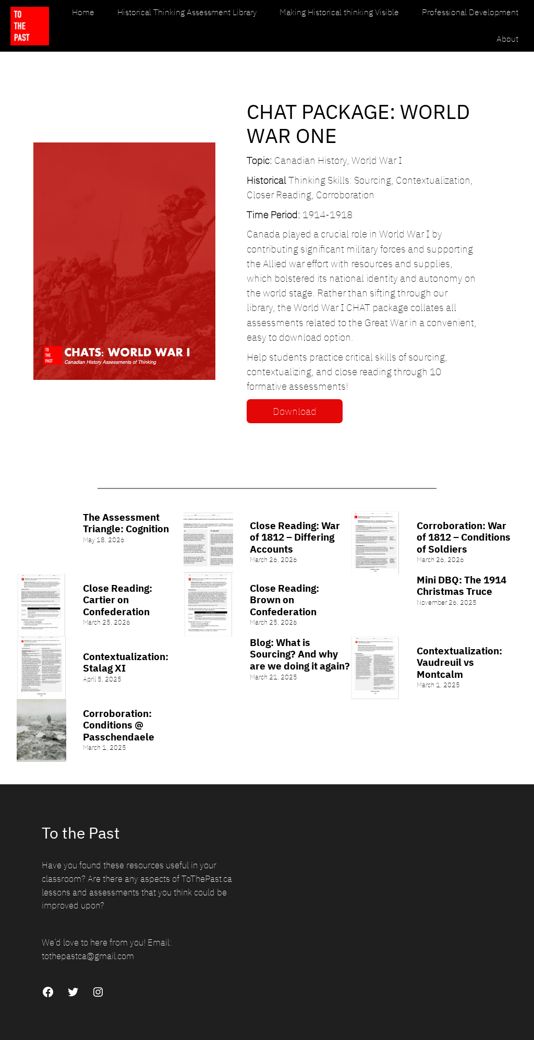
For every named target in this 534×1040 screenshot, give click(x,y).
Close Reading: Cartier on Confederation (117, 600)
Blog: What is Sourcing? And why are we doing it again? (300, 654)
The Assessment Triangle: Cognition (126, 523)
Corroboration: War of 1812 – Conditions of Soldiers (464, 537)
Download (295, 411)
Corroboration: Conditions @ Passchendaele (118, 725)
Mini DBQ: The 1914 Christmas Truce (461, 585)
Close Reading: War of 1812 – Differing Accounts (295, 537)
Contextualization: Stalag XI (125, 662)
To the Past (81, 833)
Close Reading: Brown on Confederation (284, 600)
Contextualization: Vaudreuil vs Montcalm (459, 662)
